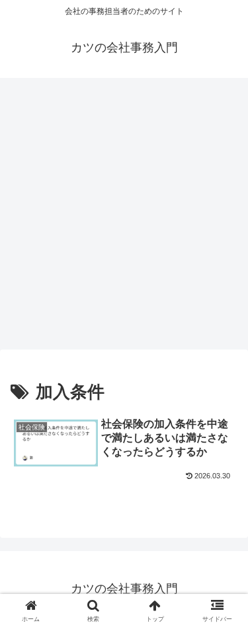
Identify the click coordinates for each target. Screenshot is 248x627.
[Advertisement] (124, 218)
